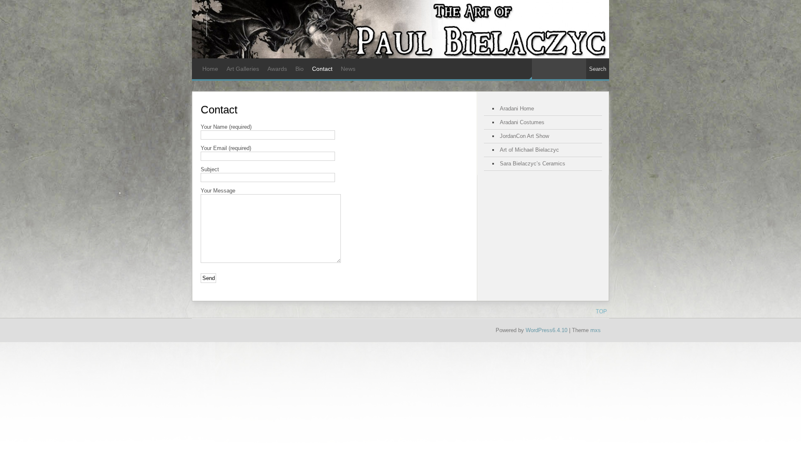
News (348, 68)
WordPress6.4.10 (546, 330)
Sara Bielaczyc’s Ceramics (532, 163)
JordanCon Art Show (524, 136)
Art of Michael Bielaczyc (529, 150)
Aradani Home (517, 108)
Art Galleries (243, 68)
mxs (595, 330)
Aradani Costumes (522, 122)
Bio (299, 68)
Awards (277, 68)
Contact (322, 68)
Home (210, 68)
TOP (601, 311)
